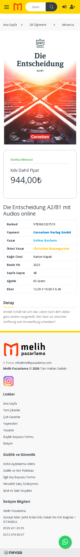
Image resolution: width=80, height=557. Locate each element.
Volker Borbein (45, 240)
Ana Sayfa (10, 25)
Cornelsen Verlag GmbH (52, 232)
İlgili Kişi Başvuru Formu (19, 477)
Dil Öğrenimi (38, 25)
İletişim (8, 443)
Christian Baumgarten (51, 248)
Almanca (68, 25)
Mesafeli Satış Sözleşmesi (20, 484)
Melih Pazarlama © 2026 (21, 368)
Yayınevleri (10, 423)
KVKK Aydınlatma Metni (19, 464)
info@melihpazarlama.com (33, 363)
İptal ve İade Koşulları (17, 490)
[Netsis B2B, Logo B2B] (13, 552)
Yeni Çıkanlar (11, 410)
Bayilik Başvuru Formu (18, 437)
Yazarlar (8, 430)
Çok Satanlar (11, 417)
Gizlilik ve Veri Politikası (18, 470)
